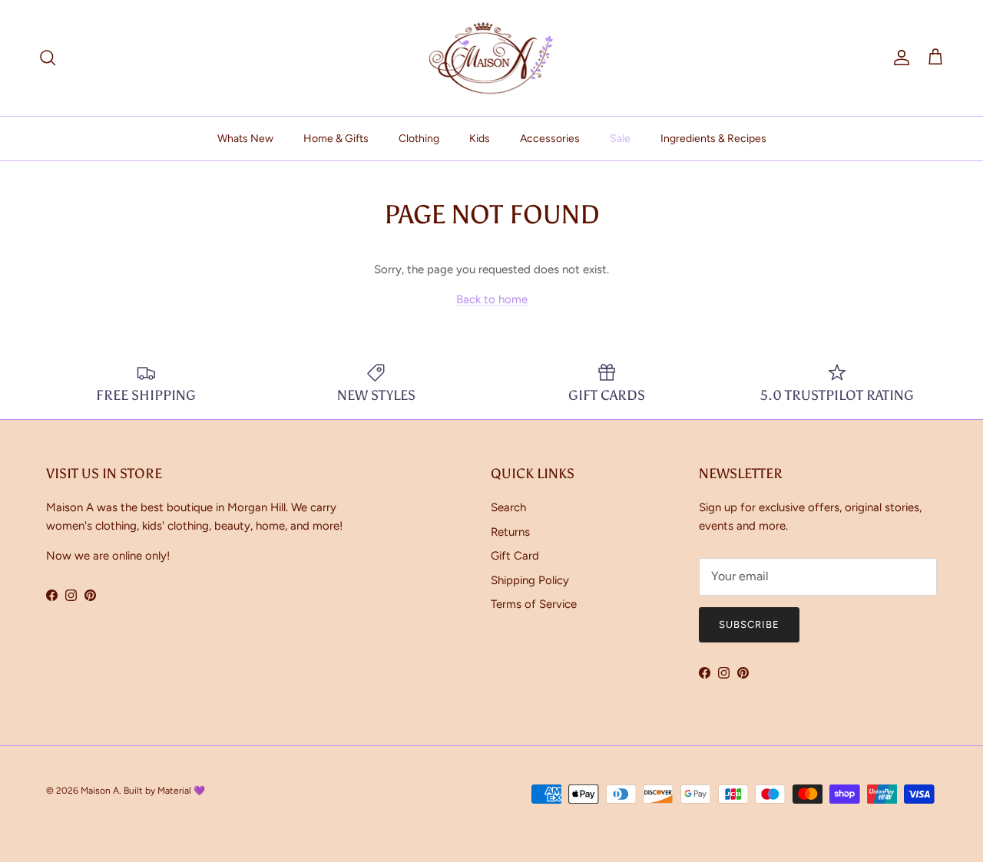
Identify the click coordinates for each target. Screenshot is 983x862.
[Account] (898, 57)
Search (508, 507)
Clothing (419, 138)
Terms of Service (534, 604)
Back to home (492, 299)
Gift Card (515, 556)
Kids (479, 138)
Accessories (550, 138)
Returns (510, 532)
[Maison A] (491, 58)
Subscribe (749, 624)
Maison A (100, 790)
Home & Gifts (336, 138)
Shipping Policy (530, 580)
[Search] (47, 57)
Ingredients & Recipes (713, 138)
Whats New (245, 138)
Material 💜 (181, 790)
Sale (620, 138)
